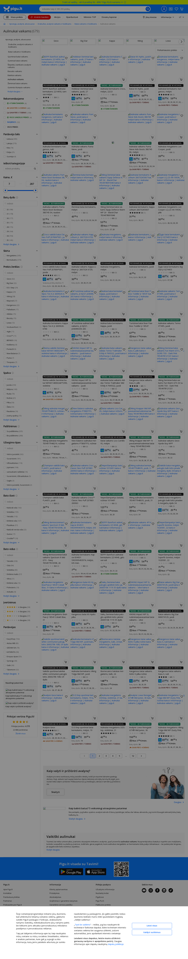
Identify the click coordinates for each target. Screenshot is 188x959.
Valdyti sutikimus (151, 932)
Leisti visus (152, 925)
